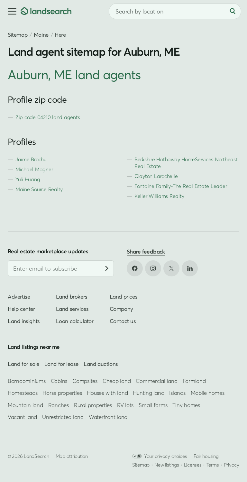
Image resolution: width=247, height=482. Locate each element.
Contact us (123, 321)
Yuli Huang (27, 179)
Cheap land (117, 380)
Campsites (84, 380)
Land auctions (101, 363)
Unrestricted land (63, 416)
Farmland (194, 380)
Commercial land (156, 380)
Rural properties (93, 405)
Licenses (193, 465)
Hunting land (148, 393)
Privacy (231, 465)
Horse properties (62, 393)
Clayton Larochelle (156, 176)
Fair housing (206, 456)
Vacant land (22, 416)
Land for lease (61, 363)
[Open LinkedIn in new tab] (190, 268)
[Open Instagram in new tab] (153, 268)
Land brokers (71, 296)
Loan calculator (75, 321)
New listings (166, 465)
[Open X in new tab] (171, 268)
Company (121, 309)
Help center (21, 309)
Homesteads (22, 393)
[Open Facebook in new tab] (135, 268)
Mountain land (25, 405)
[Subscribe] (107, 269)
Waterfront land (108, 416)
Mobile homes (207, 393)
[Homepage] (46, 11)
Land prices (124, 296)
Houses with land (107, 393)
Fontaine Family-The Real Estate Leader (180, 186)
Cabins (59, 380)
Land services (72, 309)
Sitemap (17, 34)
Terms (212, 465)
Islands (177, 393)
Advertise (19, 296)
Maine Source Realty (39, 189)
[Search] (232, 11)
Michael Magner (34, 169)
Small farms (153, 405)
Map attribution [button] (72, 456)
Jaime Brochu (31, 159)
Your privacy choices (165, 456)
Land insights (24, 321)
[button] (10, 11)
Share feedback (146, 251)
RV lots (125, 405)
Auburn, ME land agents (74, 74)
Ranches (58, 405)
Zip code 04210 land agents (47, 117)
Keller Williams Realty (159, 196)
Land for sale (23, 363)
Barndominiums (27, 380)
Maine (41, 34)
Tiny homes (186, 405)
